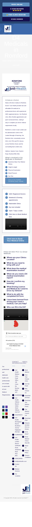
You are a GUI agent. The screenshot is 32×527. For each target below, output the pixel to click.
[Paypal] (6, 410)
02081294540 (17, 458)
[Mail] (3, 417)
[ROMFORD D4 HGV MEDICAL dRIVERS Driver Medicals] (16, 84)
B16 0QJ (17, 432)
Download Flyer (27, 419)
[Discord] (3, 410)
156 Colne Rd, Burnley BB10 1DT (17, 387)
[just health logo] (7, 26)
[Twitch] (6, 407)
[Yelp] (6, 413)
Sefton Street (16, 407)
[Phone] (6, 417)
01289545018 (17, 434)
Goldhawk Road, (17, 446)
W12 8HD (16, 454)
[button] (16, 258)
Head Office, (16, 379)
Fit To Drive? (26, 433)
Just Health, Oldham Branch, (17, 401)
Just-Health (24, 497)
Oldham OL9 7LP (17, 411)
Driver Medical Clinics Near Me (27, 440)
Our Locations (17, 475)
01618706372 (17, 415)
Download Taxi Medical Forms (27, 403)
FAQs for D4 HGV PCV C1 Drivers (27, 426)
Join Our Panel (27, 385)
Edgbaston (17, 430)
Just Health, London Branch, (17, 440)
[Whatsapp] (3, 413)
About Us (26, 446)
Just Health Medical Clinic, (17, 373)
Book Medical (27, 371)
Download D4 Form (27, 396)
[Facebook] (3, 407)
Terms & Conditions (27, 456)
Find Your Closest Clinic (27, 378)
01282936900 (17, 395)
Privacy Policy (27, 451)
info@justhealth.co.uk (17, 461)
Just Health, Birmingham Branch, (17, 420)
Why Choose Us (27, 390)
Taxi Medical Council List (27, 412)
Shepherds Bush (17, 450)
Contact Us (17, 465)
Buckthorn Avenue (17, 426)
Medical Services (17, 470)
